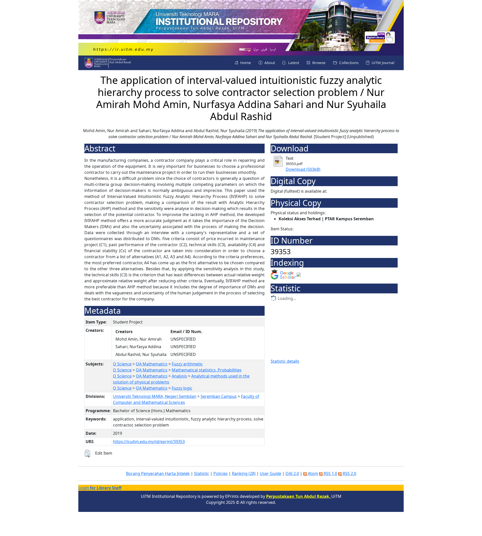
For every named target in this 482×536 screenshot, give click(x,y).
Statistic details (285, 361)
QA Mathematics (151, 364)
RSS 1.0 (330, 473)
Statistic (201, 473)
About (269, 62)
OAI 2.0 (292, 473)
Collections (348, 62)
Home (245, 62)
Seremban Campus (219, 396)
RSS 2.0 (349, 473)
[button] (87, 453)
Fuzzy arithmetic (187, 364)
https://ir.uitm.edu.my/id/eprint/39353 (149, 441)
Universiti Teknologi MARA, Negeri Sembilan (154, 396)
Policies (220, 473)
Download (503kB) (303, 169)
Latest (293, 62)
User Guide (270, 473)
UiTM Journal (382, 62)
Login (100, 488)
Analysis (179, 376)
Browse (318, 62)
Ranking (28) (244, 473)
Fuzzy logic (182, 388)
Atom (312, 473)
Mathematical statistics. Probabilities (207, 370)
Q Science (122, 364)
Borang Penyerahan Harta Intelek (158, 473)
